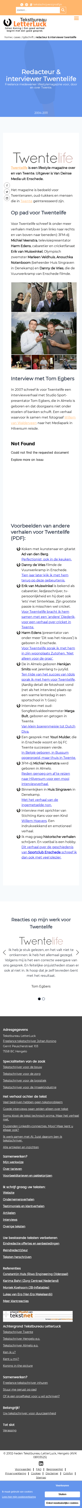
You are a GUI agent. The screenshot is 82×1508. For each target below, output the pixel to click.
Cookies (36, 1473)
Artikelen (9, 1213)
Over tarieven (12, 1169)
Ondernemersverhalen (18, 1199)
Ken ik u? (9, 1352)
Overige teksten (14, 1226)
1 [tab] (40, 999)
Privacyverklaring (15, 1473)
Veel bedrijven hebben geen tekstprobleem (33, 1102)
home (8, 37)
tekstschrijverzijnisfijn (47, 4)
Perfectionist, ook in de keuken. (46, 559)
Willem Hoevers (34, 821)
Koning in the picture (18, 1365)
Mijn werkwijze (13, 1162)
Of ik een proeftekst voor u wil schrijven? (31, 1396)
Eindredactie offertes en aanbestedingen (31, 1243)
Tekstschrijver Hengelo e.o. (21, 1339)
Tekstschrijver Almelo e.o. (20, 1345)
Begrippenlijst (54, 1469)
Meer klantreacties (16, 1301)
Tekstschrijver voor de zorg (22, 1074)
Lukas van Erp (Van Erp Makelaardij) (28, 1294)
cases (17, 37)
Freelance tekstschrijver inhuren (25, 1383)
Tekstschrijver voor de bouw (22, 1067)
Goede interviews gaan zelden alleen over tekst (35, 1109)
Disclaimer (52, 1473)
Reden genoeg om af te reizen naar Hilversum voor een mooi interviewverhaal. (45, 778)
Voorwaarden (23, 1469)
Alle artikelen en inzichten (21, 1147)
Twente (26, 201)
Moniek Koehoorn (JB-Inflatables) (26, 1287)
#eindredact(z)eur (15, 1250)
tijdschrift (28, 37)
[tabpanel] (41, 963)
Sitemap (41, 1477)
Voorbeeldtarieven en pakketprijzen (27, 1175)
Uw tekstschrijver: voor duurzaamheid (29, 1413)
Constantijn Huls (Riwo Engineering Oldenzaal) (35, 1274)
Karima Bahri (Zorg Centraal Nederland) (31, 1281)
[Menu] (76, 18)
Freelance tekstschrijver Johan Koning (29, 1041)
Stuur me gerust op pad (19, 1389)
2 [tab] (44, 999)
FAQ (38, 1469)
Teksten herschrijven (17, 1257)
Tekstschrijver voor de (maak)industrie (29, 1087)
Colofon (68, 1473)
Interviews (10, 1219)
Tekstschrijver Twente (18, 1332)
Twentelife (19, 168)
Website (8, 1192)
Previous (4, 953)
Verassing (10, 1430)
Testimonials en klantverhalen (23, 1206)
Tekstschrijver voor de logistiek (24, 1080)
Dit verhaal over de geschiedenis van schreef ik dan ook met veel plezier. (49, 852)
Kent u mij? (11, 1359)
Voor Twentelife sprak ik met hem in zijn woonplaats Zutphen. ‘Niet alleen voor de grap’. (48, 653)
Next (77, 953)
